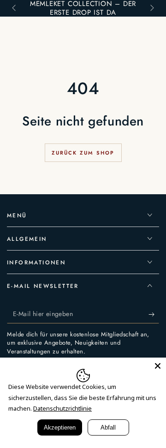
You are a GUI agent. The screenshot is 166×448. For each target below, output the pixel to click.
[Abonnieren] (153, 314)
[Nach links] (15, 8)
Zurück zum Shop (83, 152)
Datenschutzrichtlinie (62, 408)
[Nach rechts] (151, 8)
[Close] (157, 365)
